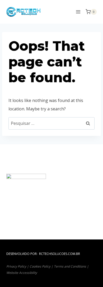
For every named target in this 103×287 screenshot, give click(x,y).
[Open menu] (78, 12)
